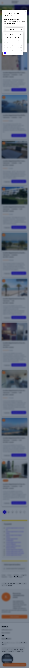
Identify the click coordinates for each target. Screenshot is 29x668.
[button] (25, 12)
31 (4, 53)
